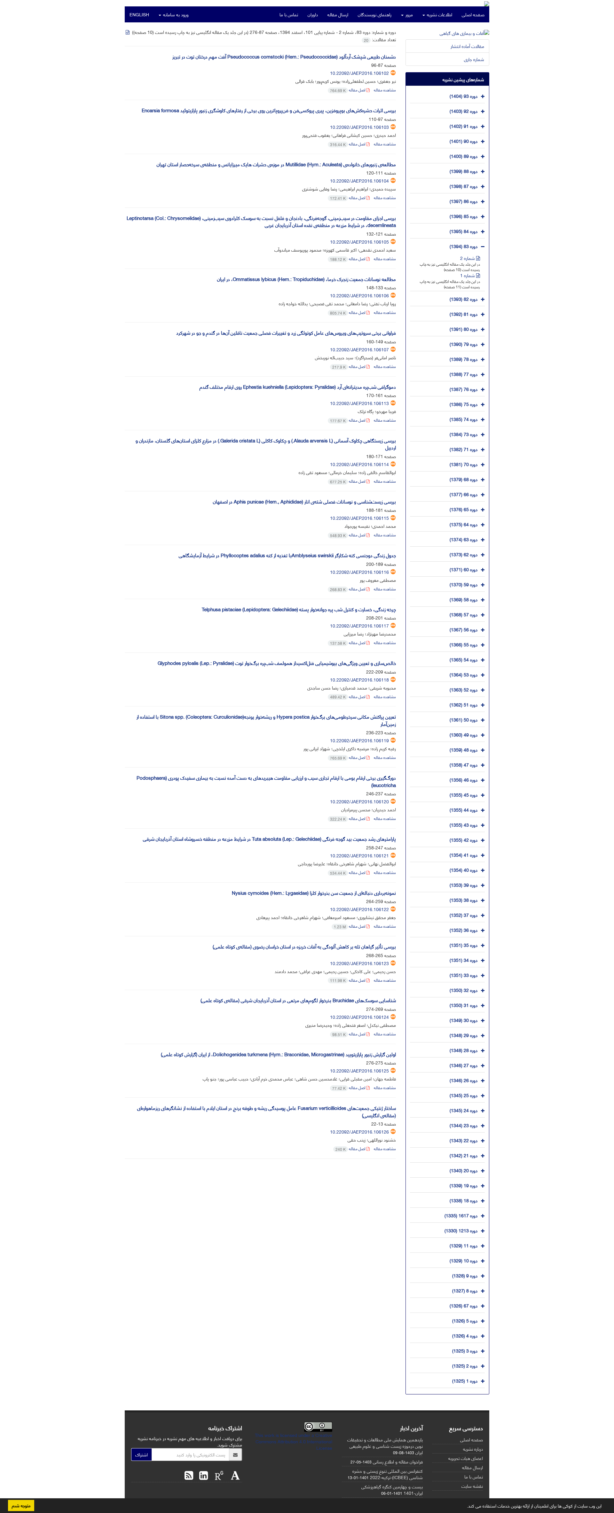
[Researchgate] (217, 1474)
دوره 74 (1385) (463, 419)
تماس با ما (288, 14)
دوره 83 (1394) (463, 246)
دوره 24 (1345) (463, 1110)
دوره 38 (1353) (463, 899)
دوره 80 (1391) (463, 328)
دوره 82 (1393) (463, 298)
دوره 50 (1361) (463, 719)
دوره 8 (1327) (464, 1290)
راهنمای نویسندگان (374, 14)
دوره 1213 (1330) (461, 1230)
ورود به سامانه (175, 14)
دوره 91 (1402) (463, 125)
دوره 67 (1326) (463, 1305)
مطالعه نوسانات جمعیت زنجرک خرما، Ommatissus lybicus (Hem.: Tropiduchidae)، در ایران (306, 278)
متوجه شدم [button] (21, 1505)
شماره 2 (468, 258)
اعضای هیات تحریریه (465, 1458)
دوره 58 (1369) (463, 599)
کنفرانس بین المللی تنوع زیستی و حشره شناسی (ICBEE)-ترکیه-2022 (387, 1474)
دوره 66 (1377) (463, 494)
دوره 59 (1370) (463, 584)
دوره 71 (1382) (463, 449)
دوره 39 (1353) (463, 884)
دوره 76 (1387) (463, 389)
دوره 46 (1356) (463, 779)
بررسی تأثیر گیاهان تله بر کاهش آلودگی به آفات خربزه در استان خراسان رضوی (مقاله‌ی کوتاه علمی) (304, 946)
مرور (408, 14)
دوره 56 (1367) (463, 629)
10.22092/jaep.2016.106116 (359, 572)
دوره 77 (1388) (463, 374)
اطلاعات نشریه (439, 14)
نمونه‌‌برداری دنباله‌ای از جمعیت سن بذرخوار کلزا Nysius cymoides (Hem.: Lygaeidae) (314, 892)
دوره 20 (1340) (463, 1170)
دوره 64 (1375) (463, 524)
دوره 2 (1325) (464, 1365)
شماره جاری (474, 59)
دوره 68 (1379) (463, 479)
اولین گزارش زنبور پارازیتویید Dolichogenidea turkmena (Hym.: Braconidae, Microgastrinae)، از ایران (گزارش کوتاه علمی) (278, 1053)
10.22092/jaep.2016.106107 (359, 349)
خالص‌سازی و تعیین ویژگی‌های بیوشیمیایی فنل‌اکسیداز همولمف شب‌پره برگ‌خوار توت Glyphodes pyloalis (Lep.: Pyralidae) (277, 662)
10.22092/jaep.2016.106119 (359, 740)
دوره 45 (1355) (463, 794)
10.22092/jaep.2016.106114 (359, 464)
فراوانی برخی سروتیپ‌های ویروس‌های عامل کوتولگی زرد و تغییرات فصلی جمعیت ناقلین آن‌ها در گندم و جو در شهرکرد (286, 332)
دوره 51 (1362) (463, 704)
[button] (465, 1507)
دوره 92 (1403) (463, 110)
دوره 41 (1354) (463, 854)
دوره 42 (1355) (463, 839)
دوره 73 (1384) (463, 434)
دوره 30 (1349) (463, 1020)
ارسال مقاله (337, 14)
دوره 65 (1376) (463, 509)
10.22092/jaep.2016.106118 (359, 679)
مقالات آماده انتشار (467, 46)
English (139, 14)
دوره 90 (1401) (463, 140)
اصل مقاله (348, 89)
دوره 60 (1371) (463, 569)
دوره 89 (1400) (463, 156)
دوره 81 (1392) (463, 313)
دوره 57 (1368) (463, 614)
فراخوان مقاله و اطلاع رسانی (398, 1461)
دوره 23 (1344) (463, 1125)
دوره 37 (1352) (463, 914)
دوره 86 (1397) (463, 201)
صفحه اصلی (473, 14)
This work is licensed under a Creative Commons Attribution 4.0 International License (293, 1441)
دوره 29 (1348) (463, 1035)
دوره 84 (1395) (463, 231)
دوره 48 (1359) (463, 749)
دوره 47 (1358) (463, 764)
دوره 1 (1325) (464, 1380)
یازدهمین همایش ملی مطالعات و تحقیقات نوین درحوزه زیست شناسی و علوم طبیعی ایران (385, 1445)
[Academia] (234, 1474)
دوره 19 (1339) (463, 1185)
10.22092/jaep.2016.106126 (359, 1131)
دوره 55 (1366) (463, 644)
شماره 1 (468, 275)
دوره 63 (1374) (463, 539)
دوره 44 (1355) (463, 809)
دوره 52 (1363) (463, 689)
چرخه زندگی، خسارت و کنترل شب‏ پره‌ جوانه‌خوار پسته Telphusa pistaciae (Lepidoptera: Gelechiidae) (299, 608)
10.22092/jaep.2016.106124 (359, 1017)
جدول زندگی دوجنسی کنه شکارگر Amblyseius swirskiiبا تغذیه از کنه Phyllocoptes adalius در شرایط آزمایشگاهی (287, 554)
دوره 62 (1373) (463, 554)
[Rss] (189, 1474)
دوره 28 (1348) (463, 1050)
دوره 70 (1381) (463, 464)
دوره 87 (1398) (463, 186)
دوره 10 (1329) (463, 1260)
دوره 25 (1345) (463, 1095)
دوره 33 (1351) (463, 975)
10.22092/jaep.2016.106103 (359, 127)
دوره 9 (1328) (464, 1275)
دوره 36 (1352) (463, 929)
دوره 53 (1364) (463, 674)
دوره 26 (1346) (463, 1080)
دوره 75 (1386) (463, 404)
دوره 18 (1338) (463, 1200)
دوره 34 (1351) (463, 959)
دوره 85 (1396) (463, 216)
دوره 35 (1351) (463, 944)
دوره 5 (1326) (464, 1320)
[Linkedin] (202, 1474)
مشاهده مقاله (385, 89)
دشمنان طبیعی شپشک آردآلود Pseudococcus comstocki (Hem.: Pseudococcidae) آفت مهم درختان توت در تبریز (284, 56)
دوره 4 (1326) (464, 1335)
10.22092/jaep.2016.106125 (359, 1070)
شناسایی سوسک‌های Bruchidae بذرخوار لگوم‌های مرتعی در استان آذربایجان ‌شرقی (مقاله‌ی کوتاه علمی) (298, 999)
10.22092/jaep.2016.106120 (359, 801)
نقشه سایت (472, 1486)
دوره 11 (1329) (463, 1245)
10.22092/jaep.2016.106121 (359, 855)
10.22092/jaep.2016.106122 (359, 909)
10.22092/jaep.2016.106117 (359, 625)
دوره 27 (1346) (463, 1065)
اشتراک (141, 1454)
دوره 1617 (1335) (461, 1215)
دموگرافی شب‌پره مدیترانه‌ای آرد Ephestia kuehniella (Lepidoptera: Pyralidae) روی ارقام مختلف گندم (298, 386)
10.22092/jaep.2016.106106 (359, 295)
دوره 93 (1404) (463, 95)
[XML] (128, 32)
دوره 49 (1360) (463, 734)
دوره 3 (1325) (464, 1350)
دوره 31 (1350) (463, 1005)
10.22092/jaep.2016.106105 (359, 242)
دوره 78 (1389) (463, 359)
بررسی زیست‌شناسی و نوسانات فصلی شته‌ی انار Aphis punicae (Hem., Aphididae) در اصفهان (304, 501)
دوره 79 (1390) (463, 343)
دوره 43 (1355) (463, 824)
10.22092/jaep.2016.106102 (359, 73)
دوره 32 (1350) (463, 990)
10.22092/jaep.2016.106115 (359, 518)
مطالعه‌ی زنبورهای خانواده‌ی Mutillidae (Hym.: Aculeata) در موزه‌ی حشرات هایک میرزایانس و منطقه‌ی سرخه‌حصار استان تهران (276, 164)
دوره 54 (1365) (463, 659)
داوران (313, 14)
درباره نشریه (473, 1449)
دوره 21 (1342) (463, 1155)
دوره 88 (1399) (463, 171)
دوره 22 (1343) (463, 1140)
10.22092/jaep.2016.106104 (359, 180)
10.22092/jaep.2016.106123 (359, 963)
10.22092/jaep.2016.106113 (359, 403)
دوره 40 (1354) (463, 869)
